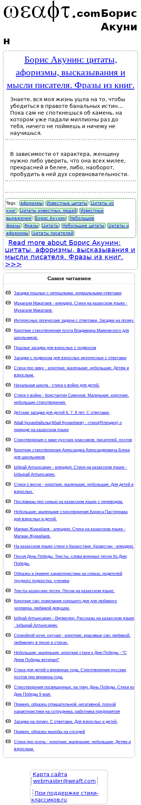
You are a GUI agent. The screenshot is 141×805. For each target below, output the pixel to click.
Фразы (31, 225)
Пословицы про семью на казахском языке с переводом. (68, 501)
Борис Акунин (50, 218)
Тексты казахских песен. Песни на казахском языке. (64, 590)
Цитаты (50, 225)
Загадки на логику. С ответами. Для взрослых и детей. (66, 721)
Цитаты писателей (52, 233)
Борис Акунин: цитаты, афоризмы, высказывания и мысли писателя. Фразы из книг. (71, 71)
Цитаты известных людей (48, 210)
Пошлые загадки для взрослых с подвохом (55, 347)
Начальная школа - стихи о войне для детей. (57, 385)
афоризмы (31, 203)
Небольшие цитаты (83, 225)
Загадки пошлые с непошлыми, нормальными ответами (67, 293)
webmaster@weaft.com (64, 781)
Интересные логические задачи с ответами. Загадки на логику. (74, 320)
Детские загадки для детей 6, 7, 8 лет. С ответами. (62, 412)
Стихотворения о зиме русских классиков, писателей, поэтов (73, 440)
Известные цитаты (67, 203)
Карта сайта (50, 774)
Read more (70, 250)
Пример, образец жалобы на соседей (49, 731)
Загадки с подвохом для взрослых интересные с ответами (70, 357)
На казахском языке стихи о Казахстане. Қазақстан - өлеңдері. (74, 546)
